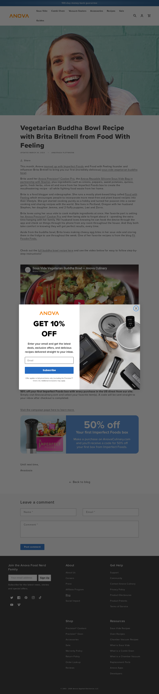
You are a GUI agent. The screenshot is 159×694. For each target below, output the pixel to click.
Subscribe (49, 370)
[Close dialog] (136, 308)
